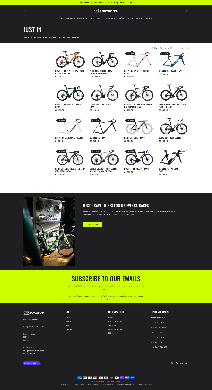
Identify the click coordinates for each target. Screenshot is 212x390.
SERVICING (112, 325)
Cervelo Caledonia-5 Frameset (69, 138)
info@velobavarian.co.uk (33, 351)
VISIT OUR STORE (115, 321)
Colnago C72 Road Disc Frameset (101, 105)
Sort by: (155, 48)
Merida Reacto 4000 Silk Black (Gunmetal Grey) (70, 170)
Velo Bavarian (102, 381)
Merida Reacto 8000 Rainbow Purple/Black (173, 105)
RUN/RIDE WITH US (116, 329)
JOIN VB (69, 329)
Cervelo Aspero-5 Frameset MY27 (137, 72)
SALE (68, 318)
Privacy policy (79, 384)
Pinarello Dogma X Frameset (137, 169)
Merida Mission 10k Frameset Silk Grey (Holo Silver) (103, 170)
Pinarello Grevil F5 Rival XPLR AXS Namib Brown (69, 72)
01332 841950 (29, 354)
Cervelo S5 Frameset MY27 (171, 71)
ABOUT (111, 318)
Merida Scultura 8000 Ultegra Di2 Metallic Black (139, 105)
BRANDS (69, 321)
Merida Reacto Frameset (135, 138)
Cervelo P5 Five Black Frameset (169, 170)
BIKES (68, 325)
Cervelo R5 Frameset (100, 138)
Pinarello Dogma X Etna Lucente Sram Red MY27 (101, 72)
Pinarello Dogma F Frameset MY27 (68, 105)
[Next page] (134, 185)
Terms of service (93, 384)
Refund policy (66, 384)
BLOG (110, 333)
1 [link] (110, 186)
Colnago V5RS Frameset (170, 138)
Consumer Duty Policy (145, 384)
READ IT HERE (92, 224)
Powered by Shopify (113, 381)
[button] (25, 10)
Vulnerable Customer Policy (125, 384)
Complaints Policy (107, 384)
